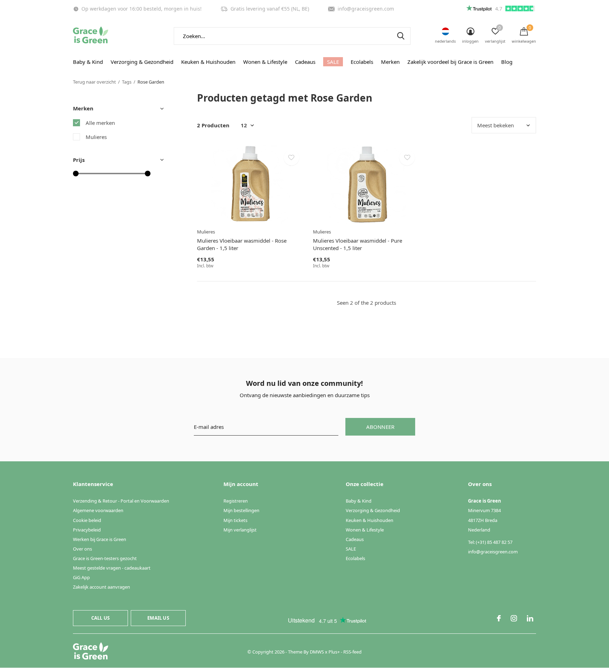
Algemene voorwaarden (98, 510)
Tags (126, 82)
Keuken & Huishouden (208, 61)
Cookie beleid (87, 520)
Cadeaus (305, 61)
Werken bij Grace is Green (99, 539)
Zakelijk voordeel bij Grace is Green (450, 61)
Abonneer (380, 426)
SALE (333, 61)
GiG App (81, 577)
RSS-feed (352, 652)
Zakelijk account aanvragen (101, 587)
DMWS (317, 652)
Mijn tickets (235, 520)
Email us (158, 618)
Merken (390, 61)
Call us (100, 618)
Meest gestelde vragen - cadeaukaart (111, 568)
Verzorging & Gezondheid (142, 61)
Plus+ (334, 652)
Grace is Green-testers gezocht (105, 558)
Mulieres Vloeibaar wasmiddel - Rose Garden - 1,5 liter (242, 244)
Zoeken (401, 36)
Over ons (82, 549)
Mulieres (96, 136)
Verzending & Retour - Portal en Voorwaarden (121, 501)
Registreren (235, 501)
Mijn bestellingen (241, 510)
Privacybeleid (87, 530)
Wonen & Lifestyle (265, 61)
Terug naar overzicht (94, 82)
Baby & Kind (88, 61)
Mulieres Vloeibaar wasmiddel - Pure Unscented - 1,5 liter (357, 244)
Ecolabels (362, 61)
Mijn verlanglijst (240, 530)
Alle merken (100, 122)
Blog (506, 61)
